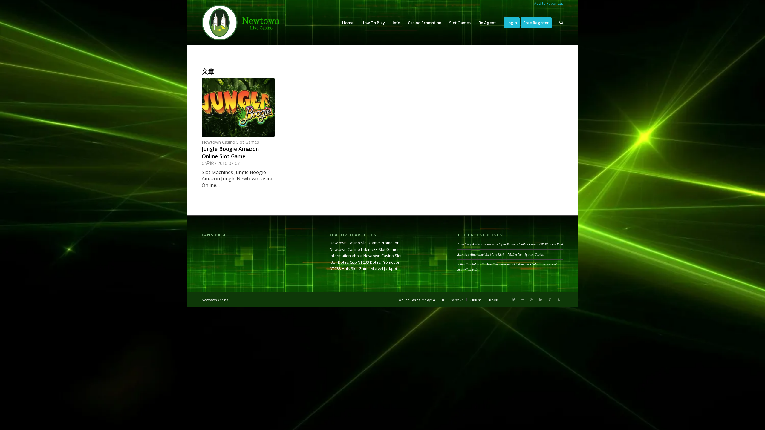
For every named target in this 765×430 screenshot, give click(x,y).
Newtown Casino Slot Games (230, 142)
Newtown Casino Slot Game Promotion (365, 242)
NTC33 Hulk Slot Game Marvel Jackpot (363, 268)
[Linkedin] (540, 299)
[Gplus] (531, 299)
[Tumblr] (558, 299)
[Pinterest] (549, 299)
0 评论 (208, 163)
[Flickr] (522, 299)
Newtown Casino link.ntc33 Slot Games (365, 249)
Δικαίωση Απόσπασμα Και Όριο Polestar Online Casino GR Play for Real (510, 244)
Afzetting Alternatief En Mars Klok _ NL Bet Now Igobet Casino (500, 254)
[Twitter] (514, 299)
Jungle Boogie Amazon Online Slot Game (230, 152)
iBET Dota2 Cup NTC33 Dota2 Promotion (365, 262)
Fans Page (214, 235)
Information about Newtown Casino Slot (366, 255)
